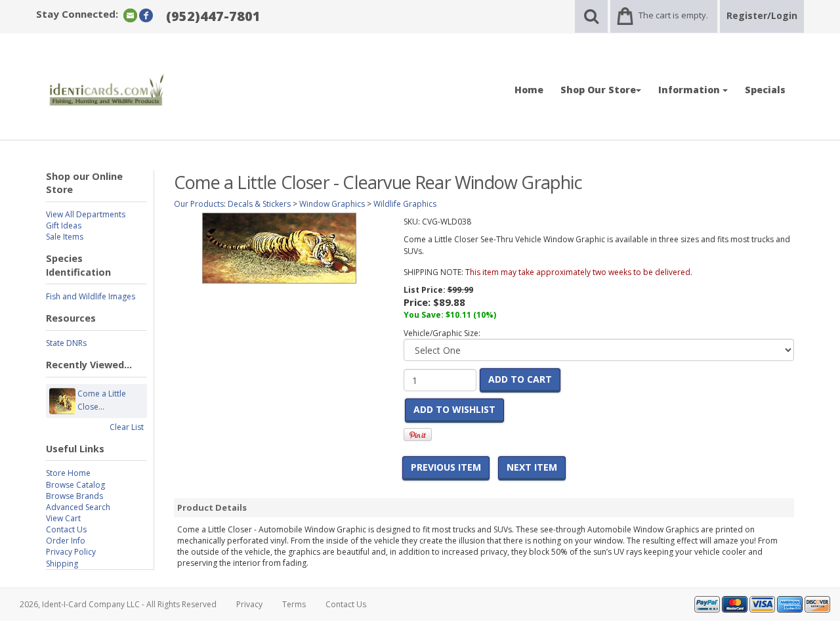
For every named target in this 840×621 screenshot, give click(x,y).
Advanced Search (78, 507)
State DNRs (66, 343)
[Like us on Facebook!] (146, 14)
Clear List (127, 427)
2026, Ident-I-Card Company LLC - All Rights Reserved (118, 604)
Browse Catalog (75, 484)
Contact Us (66, 529)
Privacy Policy (71, 551)
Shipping (62, 563)
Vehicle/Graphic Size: (442, 333)
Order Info (65, 540)
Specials (765, 89)
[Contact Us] (130, 14)
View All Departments (85, 214)
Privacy (249, 604)
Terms (294, 604)
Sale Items (64, 236)
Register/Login (761, 15)
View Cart (63, 518)
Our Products (199, 203)
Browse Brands (74, 496)
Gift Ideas (63, 225)
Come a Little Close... (101, 400)
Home (528, 89)
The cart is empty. (673, 15)
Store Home (68, 473)
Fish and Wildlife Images (90, 296)
